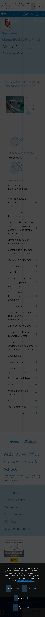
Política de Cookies (26, 581)
